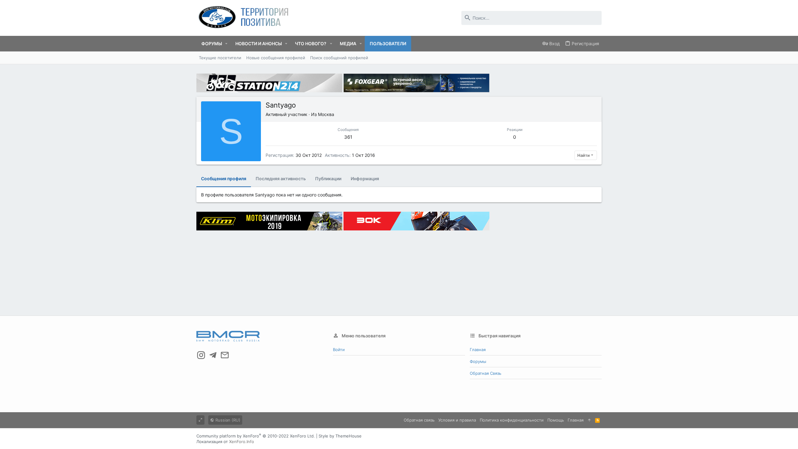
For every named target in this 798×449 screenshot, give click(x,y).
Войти (339, 349)
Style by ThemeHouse (340, 435)
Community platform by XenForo (255, 435)
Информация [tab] (365, 178)
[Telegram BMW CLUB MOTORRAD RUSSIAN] (213, 355)
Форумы (478, 361)
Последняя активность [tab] (281, 178)
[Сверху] (589, 420)
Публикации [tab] (328, 178)
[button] (226, 43)
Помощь (555, 420)
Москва (326, 114)
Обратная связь (485, 373)
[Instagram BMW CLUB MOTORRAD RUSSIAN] (201, 355)
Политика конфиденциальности (512, 420)
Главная (478, 349)
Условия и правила (457, 420)
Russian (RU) (227, 420)
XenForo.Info (241, 441)
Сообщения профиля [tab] (223, 178)
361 (348, 137)
